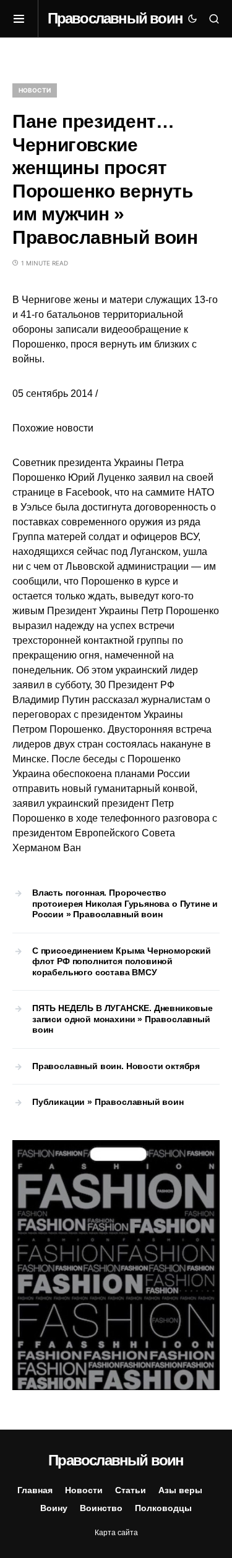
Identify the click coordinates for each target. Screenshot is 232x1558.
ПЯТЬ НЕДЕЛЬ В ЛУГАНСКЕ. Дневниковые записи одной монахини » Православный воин (122, 1019)
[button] (25, 18)
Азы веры (180, 1490)
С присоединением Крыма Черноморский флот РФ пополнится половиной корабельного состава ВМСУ (121, 961)
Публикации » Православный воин (108, 1102)
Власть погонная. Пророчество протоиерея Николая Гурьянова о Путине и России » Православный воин (125, 903)
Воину (53, 1508)
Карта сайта (116, 1532)
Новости (35, 90)
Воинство (101, 1508)
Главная (35, 1490)
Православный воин (115, 18)
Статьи (130, 1490)
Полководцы (163, 1508)
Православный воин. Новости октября (116, 1066)
